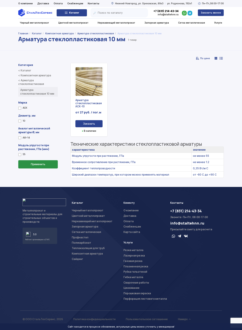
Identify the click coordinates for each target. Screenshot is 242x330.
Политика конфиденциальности (94, 319)
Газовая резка (132, 261)
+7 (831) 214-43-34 (186, 211)
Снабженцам (75, 3)
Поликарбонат (81, 242)
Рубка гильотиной (135, 271)
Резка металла (133, 250)
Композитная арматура (87, 253)
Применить (38, 164)
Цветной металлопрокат (88, 216)
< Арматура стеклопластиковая (31, 82)
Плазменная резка (135, 266)
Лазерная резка (134, 255)
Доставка (43, 3)
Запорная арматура (85, 226)
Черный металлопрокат (87, 210)
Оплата (58, 3)
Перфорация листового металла (145, 298)
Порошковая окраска (137, 293)
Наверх (183, 319)
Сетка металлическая (86, 232)
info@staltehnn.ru (187, 223)
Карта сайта (131, 232)
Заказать (89, 123)
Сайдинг (77, 259)
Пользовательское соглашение (147, 319)
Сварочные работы (136, 282)
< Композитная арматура (34, 75)
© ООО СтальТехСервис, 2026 (43, 319)
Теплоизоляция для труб (88, 248)
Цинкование (131, 288)
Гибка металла (133, 277)
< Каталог (24, 70)
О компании (25, 3)
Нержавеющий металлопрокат (92, 221)
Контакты (93, 3)
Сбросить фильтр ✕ (38, 174)
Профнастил (80, 237)
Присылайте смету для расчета (191, 229)
